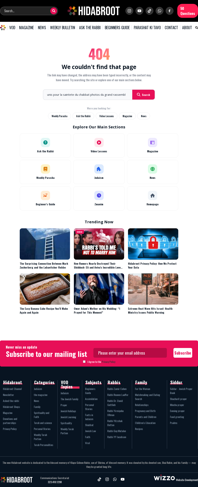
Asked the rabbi (11, 401)
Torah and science (43, 423)
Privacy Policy (108, 362)
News (143, 116)
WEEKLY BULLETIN (62, 27)
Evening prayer (177, 411)
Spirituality (66, 423)
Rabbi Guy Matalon (116, 431)
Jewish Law (90, 431)
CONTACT (171, 27)
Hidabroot (12, 382)
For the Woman (142, 389)
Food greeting (177, 417)
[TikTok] (149, 11)
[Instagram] (129, 11)
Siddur (176, 382)
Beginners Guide (90, 391)
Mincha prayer (177, 405)
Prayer (64, 405)
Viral (87, 443)
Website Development (187, 480)
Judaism (38, 389)
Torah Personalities (43, 445)
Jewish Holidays (68, 411)
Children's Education (145, 423)
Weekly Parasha (59, 116)
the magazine (40, 395)
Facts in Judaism (89, 417)
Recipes (139, 429)
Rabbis (114, 382)
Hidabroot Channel (12, 389)
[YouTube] (139, 11)
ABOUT (187, 27)
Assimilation (91, 399)
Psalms (173, 423)
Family (37, 407)
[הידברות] (93, 11)
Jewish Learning (68, 417)
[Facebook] (169, 11)
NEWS (42, 27)
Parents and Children (145, 417)
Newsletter (8, 395)
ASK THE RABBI (90, 27)
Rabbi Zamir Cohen (116, 389)
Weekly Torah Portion (40, 437)
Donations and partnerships (10, 421)
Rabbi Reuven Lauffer (117, 395)
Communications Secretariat (54, 478)
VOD (12, 27)
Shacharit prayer (178, 399)
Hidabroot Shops (11, 407)
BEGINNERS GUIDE (117, 27)
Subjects (93, 382)
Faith (87, 437)
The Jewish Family (69, 399)
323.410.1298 (55, 482)
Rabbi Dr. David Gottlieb (115, 403)
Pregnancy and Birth (145, 411)
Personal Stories (42, 429)
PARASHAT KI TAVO (147, 27)
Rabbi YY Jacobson (116, 437)
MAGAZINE (26, 27)
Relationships (141, 405)
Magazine (127, 116)
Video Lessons (106, 116)
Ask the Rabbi (83, 116)
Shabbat (89, 425)
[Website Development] (164, 480)
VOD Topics (67, 384)
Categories (44, 382)
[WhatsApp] (159, 11)
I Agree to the (101, 362)
